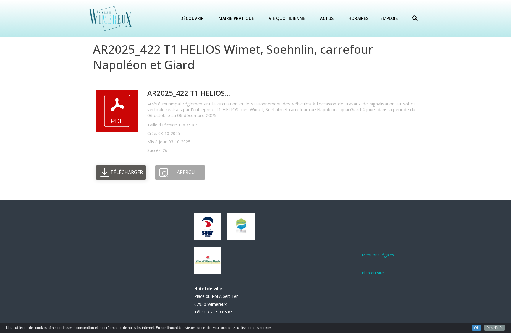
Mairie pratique (236, 18)
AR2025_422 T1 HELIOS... (188, 93)
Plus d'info (494, 327)
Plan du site (373, 273)
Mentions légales (378, 255)
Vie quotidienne (287, 18)
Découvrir (192, 18)
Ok (476, 327)
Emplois (389, 18)
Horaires (358, 18)
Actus (327, 18)
